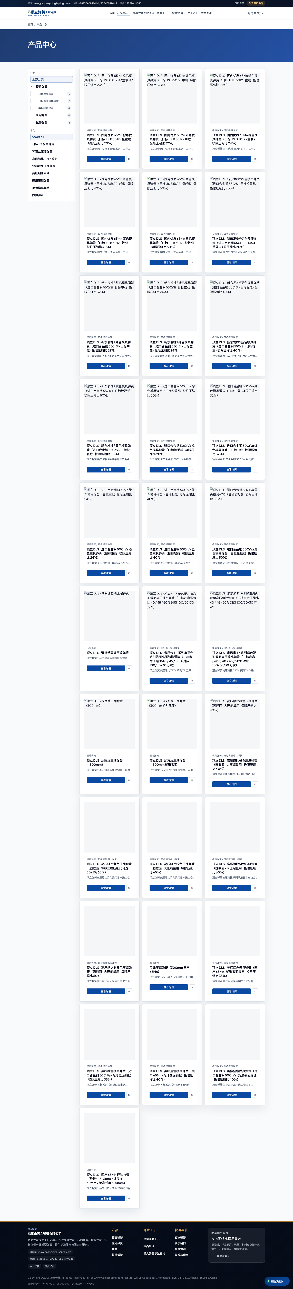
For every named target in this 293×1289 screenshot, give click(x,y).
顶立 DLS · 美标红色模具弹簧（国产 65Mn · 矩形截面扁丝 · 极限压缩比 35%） (234, 972)
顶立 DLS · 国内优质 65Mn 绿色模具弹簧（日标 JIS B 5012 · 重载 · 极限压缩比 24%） (235, 139)
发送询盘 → (223, 1256)
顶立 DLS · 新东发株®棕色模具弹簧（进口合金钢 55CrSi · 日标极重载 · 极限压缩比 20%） (234, 242)
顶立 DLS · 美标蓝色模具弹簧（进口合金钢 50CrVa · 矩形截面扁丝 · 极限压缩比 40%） (234, 1075)
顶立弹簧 (180, 1237)
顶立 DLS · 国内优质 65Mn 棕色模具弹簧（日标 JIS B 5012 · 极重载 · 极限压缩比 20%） (109, 139)
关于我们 (193, 13)
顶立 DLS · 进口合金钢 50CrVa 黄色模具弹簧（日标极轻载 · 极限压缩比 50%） (234, 553)
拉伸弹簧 (117, 1255)
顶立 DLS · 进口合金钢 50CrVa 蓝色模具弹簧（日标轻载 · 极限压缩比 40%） (172, 553)
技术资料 (177, 13)
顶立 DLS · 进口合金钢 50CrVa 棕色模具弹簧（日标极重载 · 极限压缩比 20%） (172, 450)
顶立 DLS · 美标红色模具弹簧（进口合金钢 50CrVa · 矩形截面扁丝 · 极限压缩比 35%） (109, 1075)
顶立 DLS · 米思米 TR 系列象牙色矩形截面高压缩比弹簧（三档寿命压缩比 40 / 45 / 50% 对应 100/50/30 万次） (171, 659)
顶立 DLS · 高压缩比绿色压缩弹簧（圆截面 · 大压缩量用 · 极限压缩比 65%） (172, 868)
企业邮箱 (34, 1266)
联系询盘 (206, 13)
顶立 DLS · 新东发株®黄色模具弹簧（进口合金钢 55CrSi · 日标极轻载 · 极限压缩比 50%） (109, 450)
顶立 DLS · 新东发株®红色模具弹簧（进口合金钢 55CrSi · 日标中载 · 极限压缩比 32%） (109, 346)
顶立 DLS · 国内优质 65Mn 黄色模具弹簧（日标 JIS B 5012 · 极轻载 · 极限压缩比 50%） (172, 242)
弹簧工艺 (162, 13)
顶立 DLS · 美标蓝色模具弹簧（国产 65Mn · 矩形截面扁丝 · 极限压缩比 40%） (172, 1075)
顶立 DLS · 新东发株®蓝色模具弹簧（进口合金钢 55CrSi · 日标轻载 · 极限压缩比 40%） (234, 346)
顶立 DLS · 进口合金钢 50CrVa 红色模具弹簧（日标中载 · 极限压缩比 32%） (234, 450)
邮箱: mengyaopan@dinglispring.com (50, 1251)
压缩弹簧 (117, 1243)
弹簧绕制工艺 (151, 1239)
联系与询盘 (181, 1255)
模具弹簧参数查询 (143, 13)
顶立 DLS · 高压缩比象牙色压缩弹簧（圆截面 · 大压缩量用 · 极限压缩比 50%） (109, 972)
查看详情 (106, 158)
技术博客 (180, 1249)
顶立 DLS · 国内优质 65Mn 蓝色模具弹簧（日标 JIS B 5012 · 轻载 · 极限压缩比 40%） (109, 242)
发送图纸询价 (256, 3)
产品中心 (122, 13)
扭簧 (114, 1249)
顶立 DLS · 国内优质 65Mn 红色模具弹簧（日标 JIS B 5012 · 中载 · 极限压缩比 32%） (172, 139)
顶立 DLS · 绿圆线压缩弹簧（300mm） (105, 762)
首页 (112, 13)
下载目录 (239, 3)
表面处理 (148, 1246)
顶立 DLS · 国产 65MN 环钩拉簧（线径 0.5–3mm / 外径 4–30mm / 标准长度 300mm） (108, 1179)
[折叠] (31, 86)
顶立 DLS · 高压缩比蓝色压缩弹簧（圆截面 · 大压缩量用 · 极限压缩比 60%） (234, 868)
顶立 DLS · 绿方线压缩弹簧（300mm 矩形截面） (167, 762)
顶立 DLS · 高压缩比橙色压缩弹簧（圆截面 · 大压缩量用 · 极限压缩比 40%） (234, 764)
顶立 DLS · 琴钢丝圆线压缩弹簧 (108, 653)
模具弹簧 (117, 1237)
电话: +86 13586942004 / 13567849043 (51, 1258)
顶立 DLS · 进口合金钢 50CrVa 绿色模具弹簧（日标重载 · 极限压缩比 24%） (109, 553)
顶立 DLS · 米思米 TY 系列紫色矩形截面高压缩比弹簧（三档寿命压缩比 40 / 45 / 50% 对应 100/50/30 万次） (234, 659)
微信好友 (49, 1266)
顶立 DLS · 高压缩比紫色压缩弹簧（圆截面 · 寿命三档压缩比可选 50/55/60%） (109, 868)
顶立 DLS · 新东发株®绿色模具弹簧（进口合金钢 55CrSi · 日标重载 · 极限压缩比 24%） (172, 346)
